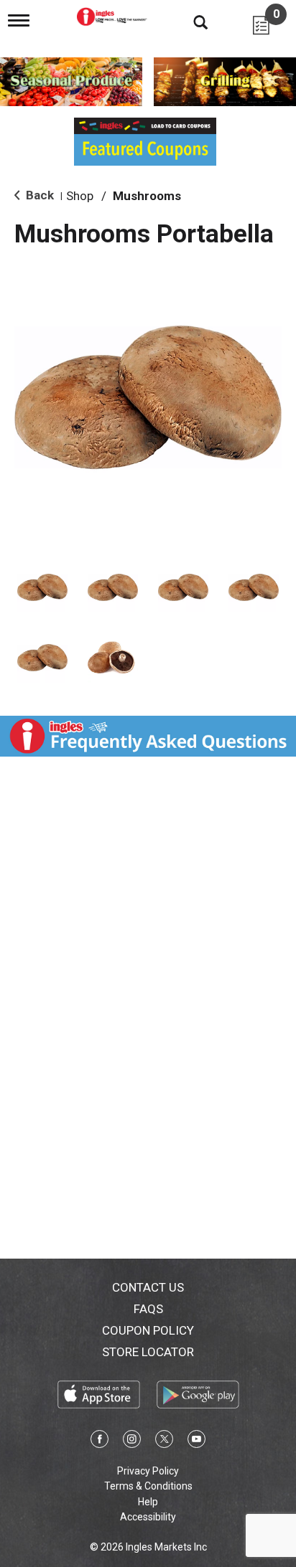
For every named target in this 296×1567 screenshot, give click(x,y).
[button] (42, 587)
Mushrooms (147, 196)
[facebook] (99, 1441)
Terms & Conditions (148, 1486)
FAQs (148, 1309)
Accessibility (148, 1517)
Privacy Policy (148, 1471)
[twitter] (164, 1441)
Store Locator (148, 1352)
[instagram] (132, 1441)
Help (148, 1501)
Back (38, 195)
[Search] (190, 21)
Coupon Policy (148, 1330)
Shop (79, 196)
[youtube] (196, 1441)
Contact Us (148, 1287)
